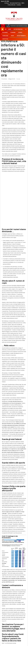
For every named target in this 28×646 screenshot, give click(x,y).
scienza (20, 32)
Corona (4, 101)
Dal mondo (5, 32)
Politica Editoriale (11, 4)
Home (9, 29)
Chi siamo (6, 3)
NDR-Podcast (21, 316)
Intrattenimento (21, 35)
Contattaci (18, 4)
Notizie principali (18, 29)
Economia (13, 32)
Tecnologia (5, 35)
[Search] (26, 29)
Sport (12, 35)
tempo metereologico (19, 142)
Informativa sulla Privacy (15, 3)
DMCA (22, 3)
